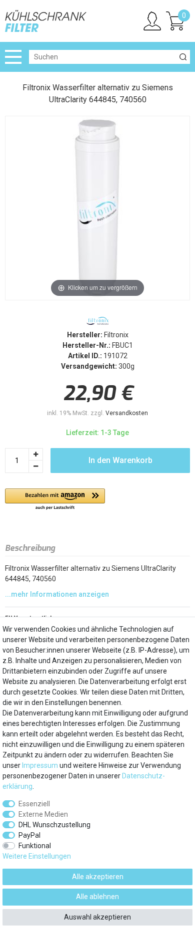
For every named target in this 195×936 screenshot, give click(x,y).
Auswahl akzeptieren (97, 917)
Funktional (34, 846)
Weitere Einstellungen (36, 856)
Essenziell (34, 804)
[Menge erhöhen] (36, 454)
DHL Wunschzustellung (54, 825)
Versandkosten (127, 413)
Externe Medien (43, 814)
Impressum (40, 765)
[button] (55, 499)
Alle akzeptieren (98, 877)
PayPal (29, 835)
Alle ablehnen (97, 897)
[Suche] (183, 57)
